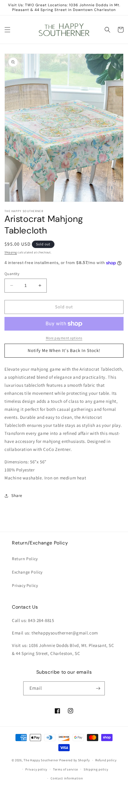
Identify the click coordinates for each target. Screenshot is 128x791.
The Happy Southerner (41, 760)
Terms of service (65, 769)
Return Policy (25, 558)
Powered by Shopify (74, 760)
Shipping (10, 252)
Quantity (11, 273)
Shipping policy (96, 769)
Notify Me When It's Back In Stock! (64, 350)
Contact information (67, 778)
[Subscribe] (97, 688)
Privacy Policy (25, 585)
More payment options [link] (64, 338)
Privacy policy (36, 769)
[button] (7, 29)
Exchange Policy (27, 572)
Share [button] (16, 495)
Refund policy (105, 760)
